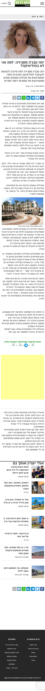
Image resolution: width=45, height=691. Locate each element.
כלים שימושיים (33, 639)
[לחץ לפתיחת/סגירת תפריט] (42, 3)
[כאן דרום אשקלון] (22, 3)
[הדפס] (14, 98)
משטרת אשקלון (12, 656)
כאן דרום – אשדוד (11, 668)
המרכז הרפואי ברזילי (11, 645)
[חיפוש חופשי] (9, 3)
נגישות (33, 652)
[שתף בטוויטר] (38, 98)
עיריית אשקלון (11, 648)
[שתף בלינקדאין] (28, 98)
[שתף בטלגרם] (33, 98)
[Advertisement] (22, 377)
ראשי (4, 3)
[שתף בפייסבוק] (42, 98)
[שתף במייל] (19, 98)
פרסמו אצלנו (33, 656)
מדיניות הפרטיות (33, 648)
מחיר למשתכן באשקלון (12, 652)
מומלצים (11, 639)
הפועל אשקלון (11, 660)
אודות (33, 660)
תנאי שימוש (33, 645)
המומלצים (12, 664)
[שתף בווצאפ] (24, 98)
